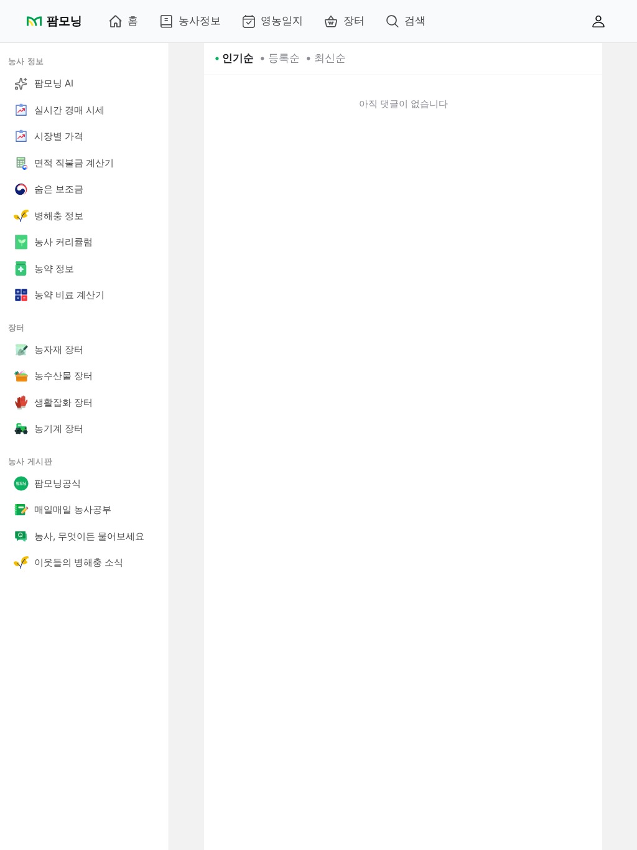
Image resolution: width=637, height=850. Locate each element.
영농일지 (282, 20)
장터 (354, 20)
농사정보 (200, 20)
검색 (414, 20)
